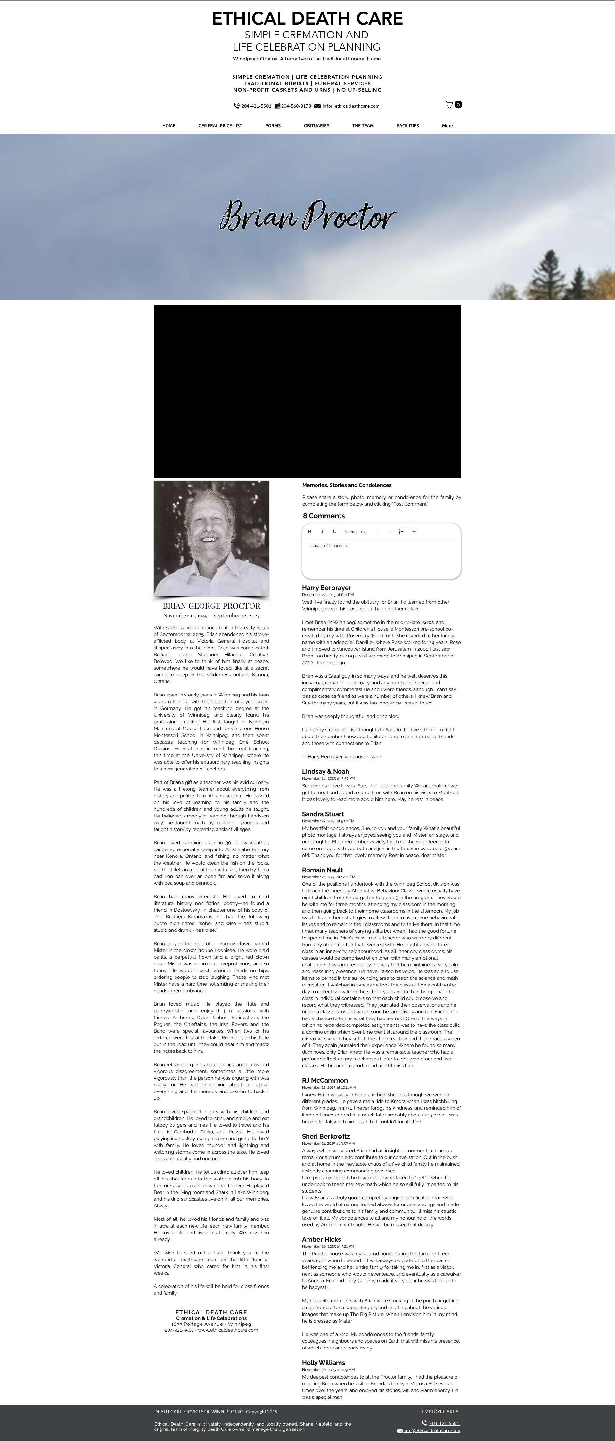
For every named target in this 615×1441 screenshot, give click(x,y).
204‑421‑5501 (256, 106)
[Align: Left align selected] (388, 531)
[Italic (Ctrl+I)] (322, 531)
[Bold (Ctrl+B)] (310, 531)
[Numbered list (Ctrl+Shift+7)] (401, 531)
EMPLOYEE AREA (440, 1411)
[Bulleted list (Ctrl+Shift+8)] (413, 531)
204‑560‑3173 (296, 106)
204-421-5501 (179, 1330)
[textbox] (381, 557)
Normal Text (355, 531)
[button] (454, 104)
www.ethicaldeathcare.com (228, 1330)
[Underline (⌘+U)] (335, 531)
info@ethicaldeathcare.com (351, 106)
